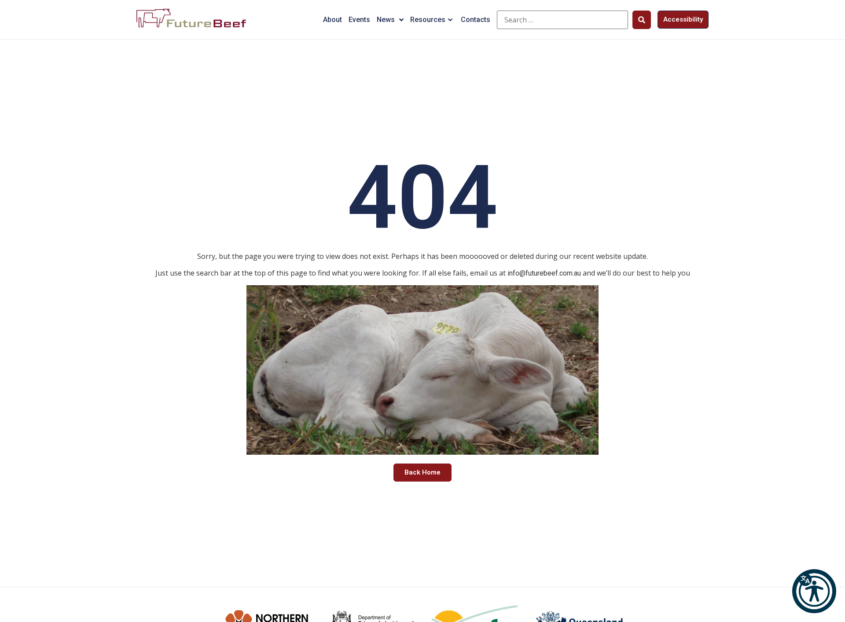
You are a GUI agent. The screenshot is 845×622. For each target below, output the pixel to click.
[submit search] (641, 20)
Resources (427, 19)
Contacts (475, 19)
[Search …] (562, 20)
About (332, 19)
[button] (814, 591)
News (386, 19)
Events (359, 19)
